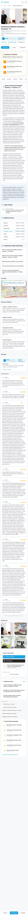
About (3, 79)
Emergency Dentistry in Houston (9, 716)
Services (9, 79)
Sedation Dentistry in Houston (9, 713)
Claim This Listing (14, 674)
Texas (5, 5)
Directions (23, 47)
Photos (21, 79)
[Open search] (22, 2)
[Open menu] (25, 2)
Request (15, 912)
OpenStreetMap (24, 297)
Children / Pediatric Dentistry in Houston (11, 710)
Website (21, 42)
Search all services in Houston (10, 754)
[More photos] (25, 15)
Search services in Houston (10, 707)
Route (23, 912)
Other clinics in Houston (9, 704)
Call (14, 47)
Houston (9, 5)
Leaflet (18, 297)
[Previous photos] (3, 15)
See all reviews (7, 369)
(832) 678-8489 (13, 42)
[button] (14, 288)
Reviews (15, 79)
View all (23, 681)
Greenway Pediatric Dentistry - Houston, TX (14, 282)
